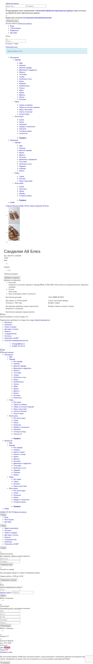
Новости (8, 331)
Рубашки (22, 83)
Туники (21, 76)
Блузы (21, 81)
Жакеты (22, 72)
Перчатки (22, 129)
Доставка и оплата (11, 329)
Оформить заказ (6, 652)
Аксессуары (19, 116)
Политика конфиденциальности (16, 340)
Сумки (21, 120)
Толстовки (23, 74)
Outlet (12, 202)
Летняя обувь (24, 114)
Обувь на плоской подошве (29, 107)
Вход (12, 26)
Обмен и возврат (11, 532)
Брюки (21, 92)
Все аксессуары (19, 418)
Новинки (22, 65)
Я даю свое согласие (28, 17)
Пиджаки (22, 166)
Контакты (8, 336)
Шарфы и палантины (27, 126)
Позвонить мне (6, 564)
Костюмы (22, 99)
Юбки (21, 90)
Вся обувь (17, 402)
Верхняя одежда (25, 67)
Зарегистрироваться (42, 320)
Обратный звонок (12, 3)
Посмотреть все (11, 47)
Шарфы (22, 193)
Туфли (21, 176)
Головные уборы (25, 131)
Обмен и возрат (10, 327)
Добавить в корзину (12, 277)
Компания (8, 324)
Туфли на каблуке (26, 105)
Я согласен (5, 662)
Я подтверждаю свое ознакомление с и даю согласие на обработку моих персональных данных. (46, 11)
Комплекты (18, 397)
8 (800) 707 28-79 (18, 346)
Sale (20, 63)
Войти (3, 595)
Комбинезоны (24, 86)
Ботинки (22, 178)
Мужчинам (14, 140)
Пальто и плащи (20, 454)
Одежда (18, 59)
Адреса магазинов (11, 528)
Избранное (14, 30)
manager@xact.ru (18, 344)
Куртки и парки (19, 452)
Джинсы (22, 95)
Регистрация (15, 28)
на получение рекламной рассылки (37, 17)
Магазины (8, 322)
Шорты (21, 97)
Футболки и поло (25, 164)
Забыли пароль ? (6, 592)
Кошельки (23, 124)
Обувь (17, 101)
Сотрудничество (11, 333)
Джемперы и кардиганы (28, 70)
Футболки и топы (25, 79)
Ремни (21, 122)
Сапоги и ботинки (25, 112)
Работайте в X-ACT (12, 338)
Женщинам (14, 57)
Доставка (13, 32)
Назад (3, 514)
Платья (22, 88)
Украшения (23, 133)
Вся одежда (18, 361)
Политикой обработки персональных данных (54, 10)
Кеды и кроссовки (25, 109)
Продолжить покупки (8, 580)
